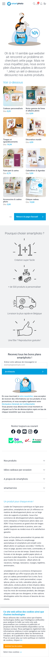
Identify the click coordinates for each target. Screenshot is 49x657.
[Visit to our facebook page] (13, 431)
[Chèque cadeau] (36, 187)
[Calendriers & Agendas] (36, 158)
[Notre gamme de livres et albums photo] (36, 96)
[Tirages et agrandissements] (13, 127)
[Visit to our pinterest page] (18, 431)
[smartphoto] (15, 4)
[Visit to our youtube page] (24, 431)
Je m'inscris (10, 372)
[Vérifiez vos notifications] (41, 3)
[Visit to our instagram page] (30, 431)
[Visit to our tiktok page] (35, 431)
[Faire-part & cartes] (13, 158)
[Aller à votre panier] (44, 3)
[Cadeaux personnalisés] (13, 96)
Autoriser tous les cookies (13, 646)
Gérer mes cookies (11, 652)
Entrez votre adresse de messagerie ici (20, 362)
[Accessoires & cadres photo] (13, 187)
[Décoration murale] (36, 127)
